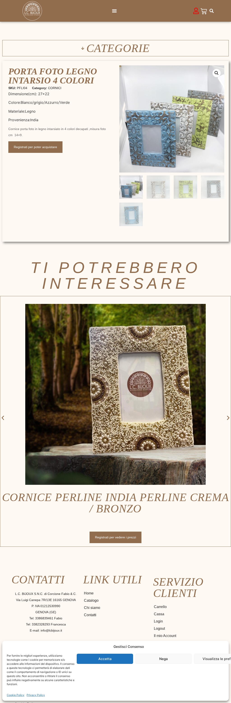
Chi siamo (92, 608)
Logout (159, 628)
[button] (114, 11)
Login (158, 621)
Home (89, 593)
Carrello (160, 607)
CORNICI (54, 88)
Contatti (90, 615)
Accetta (105, 659)
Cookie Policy (15, 695)
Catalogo (91, 600)
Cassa (159, 614)
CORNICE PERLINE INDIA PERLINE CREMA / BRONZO (115, 503)
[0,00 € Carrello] (204, 11)
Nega (163, 659)
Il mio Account (165, 636)
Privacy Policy (36, 695)
